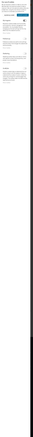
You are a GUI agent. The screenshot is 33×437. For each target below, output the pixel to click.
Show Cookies (6, 33)
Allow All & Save (9, 15)
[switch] (25, 21)
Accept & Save (22, 15)
